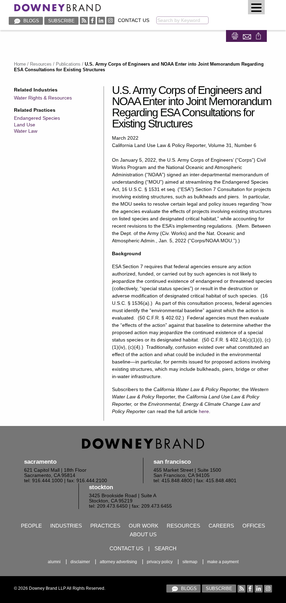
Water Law (25, 131)
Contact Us (133, 20)
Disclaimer (80, 561)
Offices (253, 526)
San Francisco (172, 461)
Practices (105, 526)
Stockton (101, 487)
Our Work (143, 526)
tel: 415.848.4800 (172, 480)
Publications (68, 64)
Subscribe (61, 20)
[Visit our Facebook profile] (92, 20)
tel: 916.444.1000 (43, 480)
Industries (66, 526)
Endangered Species (37, 118)
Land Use (24, 124)
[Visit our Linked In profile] (101, 20)
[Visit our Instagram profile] (110, 20)
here (204, 411)
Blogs (30, 20)
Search (165, 548)
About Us (143, 534)
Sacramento (40, 461)
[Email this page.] (247, 35)
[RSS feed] (84, 20)
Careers (221, 526)
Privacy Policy (160, 561)
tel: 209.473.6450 (108, 506)
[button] (256, 7)
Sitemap (189, 561)
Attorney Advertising (118, 561)
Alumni (54, 561)
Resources (41, 64)
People (31, 526)
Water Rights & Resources (43, 98)
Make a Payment (223, 561)
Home (20, 64)
